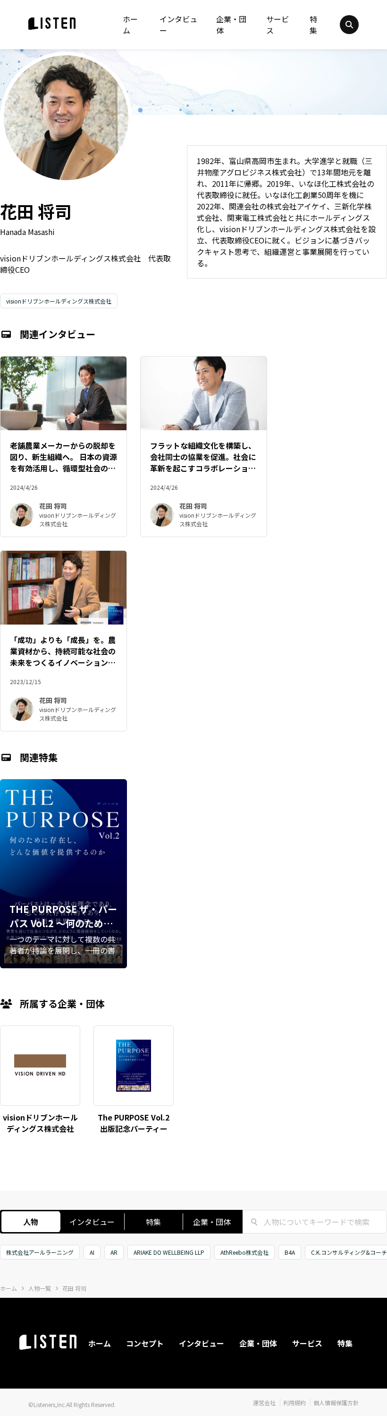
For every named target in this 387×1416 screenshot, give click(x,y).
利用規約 (294, 1403)
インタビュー (178, 24)
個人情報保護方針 (336, 1403)
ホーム (130, 24)
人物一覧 (39, 1288)
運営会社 (264, 1403)
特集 (313, 24)
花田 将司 (74, 1288)
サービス (277, 24)
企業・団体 (231, 24)
